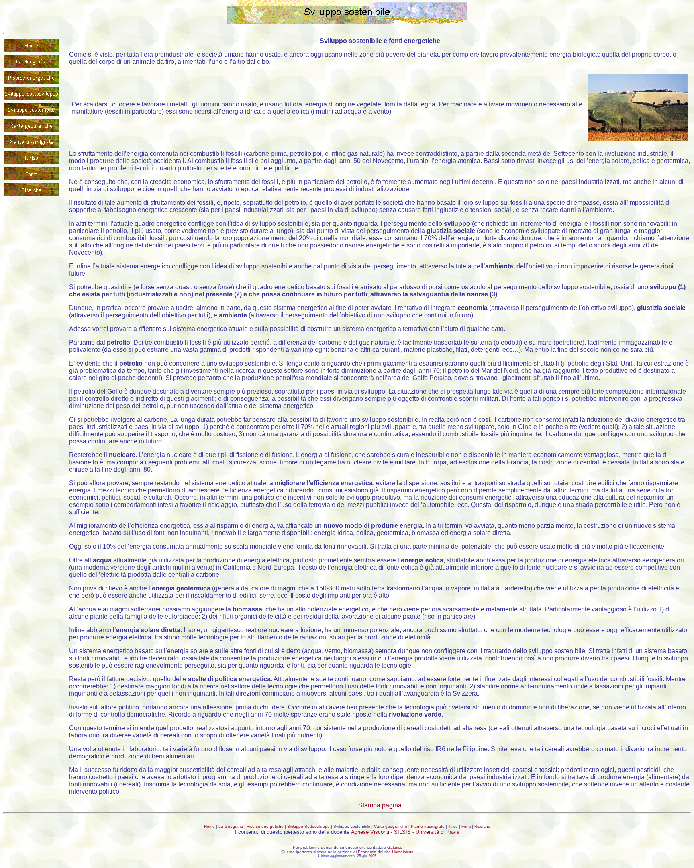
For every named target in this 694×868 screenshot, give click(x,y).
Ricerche (482, 826)
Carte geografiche (390, 826)
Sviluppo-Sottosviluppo (308, 826)
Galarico (394, 847)
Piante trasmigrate (428, 826)
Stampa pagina (380, 805)
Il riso (453, 826)
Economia (367, 852)
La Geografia (230, 826)
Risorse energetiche (265, 826)
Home (209, 826)
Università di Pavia (437, 832)
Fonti (466, 826)
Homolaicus (402, 852)
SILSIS (402, 832)
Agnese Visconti (370, 832)
